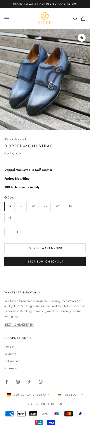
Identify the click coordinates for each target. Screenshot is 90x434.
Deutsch (72, 394)
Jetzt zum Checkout (44, 261)
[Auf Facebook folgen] (6, 382)
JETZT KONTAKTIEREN (19, 324)
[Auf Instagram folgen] (18, 382)
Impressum (11, 368)
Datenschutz (12, 361)
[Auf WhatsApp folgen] (40, 382)
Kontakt (9, 346)
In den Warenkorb (45, 248)
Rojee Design (16, 139)
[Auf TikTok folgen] (29, 382)
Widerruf (10, 354)
